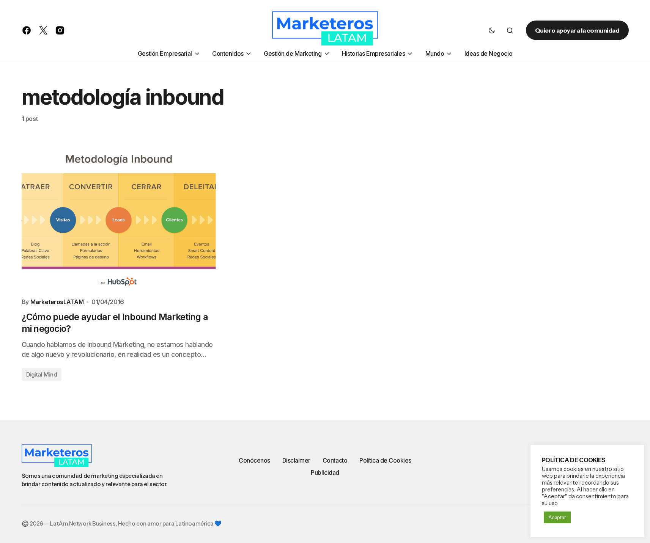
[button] (491, 30)
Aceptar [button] (557, 517)
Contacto (335, 460)
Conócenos (254, 460)
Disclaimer (296, 460)
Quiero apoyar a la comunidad (577, 30)
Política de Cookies (385, 460)
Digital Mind (41, 374)
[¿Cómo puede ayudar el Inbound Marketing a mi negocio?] (119, 219)
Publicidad (325, 472)
